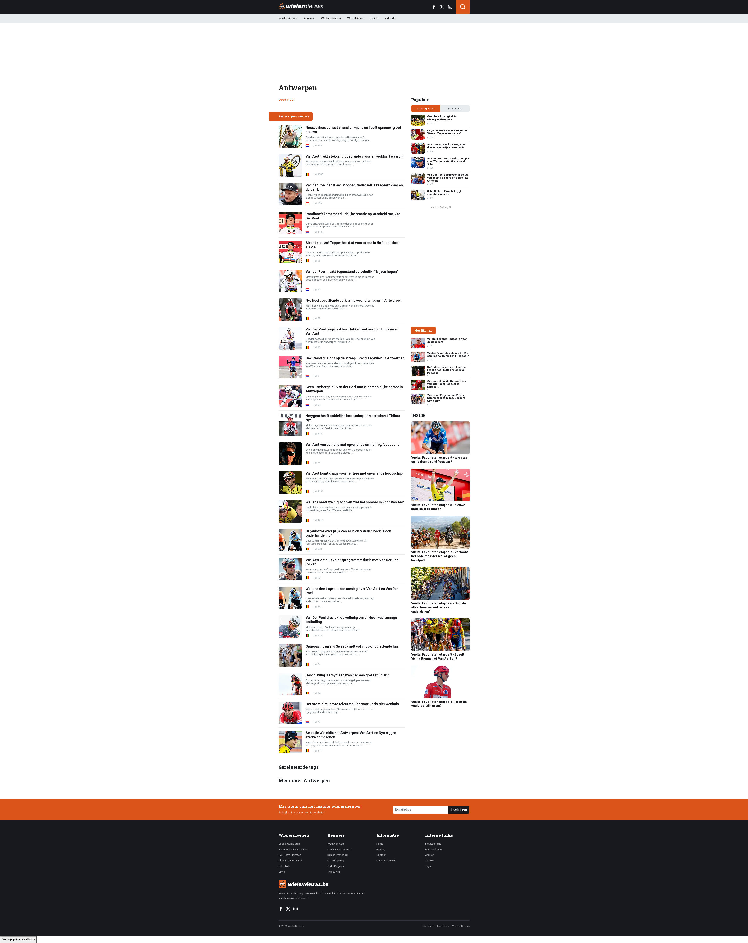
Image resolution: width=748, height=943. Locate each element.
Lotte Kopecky (335, 860)
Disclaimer (428, 926)
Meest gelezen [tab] (425, 108)
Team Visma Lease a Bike (293, 849)
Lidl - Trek (284, 866)
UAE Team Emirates (290, 854)
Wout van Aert (335, 843)
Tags (428, 866)
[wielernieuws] (325, 884)
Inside (374, 18)
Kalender (391, 18)
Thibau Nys (333, 871)
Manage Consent (386, 860)
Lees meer (287, 99)
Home (379, 843)
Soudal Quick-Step (289, 843)
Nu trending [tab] (455, 108)
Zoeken (429, 860)
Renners (309, 18)
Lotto (282, 871)
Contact (381, 854)
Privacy (380, 849)
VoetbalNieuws (461, 926)
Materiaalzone (433, 849)
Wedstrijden (355, 18)
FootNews (443, 926)
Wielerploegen (331, 18)
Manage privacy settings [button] (18, 939)
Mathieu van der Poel (339, 849)
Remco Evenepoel (337, 854)
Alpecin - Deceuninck (290, 860)
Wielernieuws (288, 18)
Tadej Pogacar (335, 866)
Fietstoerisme (433, 843)
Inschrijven (459, 809)
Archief (429, 854)
